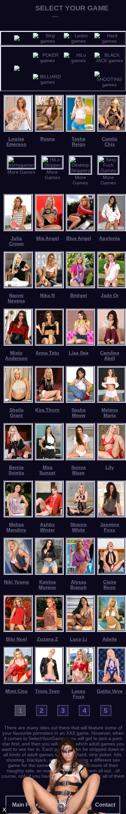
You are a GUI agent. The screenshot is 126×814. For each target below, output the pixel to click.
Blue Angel (78, 238)
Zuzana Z (47, 639)
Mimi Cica (16, 691)
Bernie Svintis (16, 470)
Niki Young (16, 582)
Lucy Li (78, 639)
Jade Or (110, 295)
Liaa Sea (78, 352)
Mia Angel (47, 238)
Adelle (109, 639)
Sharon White (78, 527)
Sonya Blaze (78, 470)
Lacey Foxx (78, 693)
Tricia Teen (47, 691)
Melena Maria (109, 412)
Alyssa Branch (78, 584)
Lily (110, 467)
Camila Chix (109, 141)
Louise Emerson (16, 141)
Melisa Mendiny (16, 527)
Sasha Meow (79, 412)
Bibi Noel (16, 639)
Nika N (47, 295)
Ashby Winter (47, 527)
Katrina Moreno (47, 584)
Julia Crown (16, 240)
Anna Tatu (47, 352)
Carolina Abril (109, 355)
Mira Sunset (47, 470)
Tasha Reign (78, 141)
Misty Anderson (16, 355)
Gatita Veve (110, 691)
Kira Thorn (47, 410)
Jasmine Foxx (109, 527)
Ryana (47, 138)
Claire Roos (109, 584)
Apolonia (109, 238)
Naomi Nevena (16, 298)
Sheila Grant (16, 412)
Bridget (78, 295)
